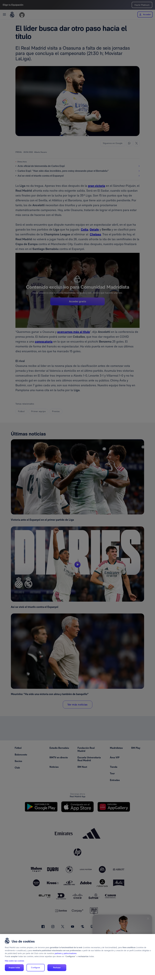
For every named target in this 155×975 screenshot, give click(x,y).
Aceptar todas (14, 967)
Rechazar (57, 967)
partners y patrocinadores (65, 953)
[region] (77, 954)
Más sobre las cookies (14, 961)
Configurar (35, 967)
